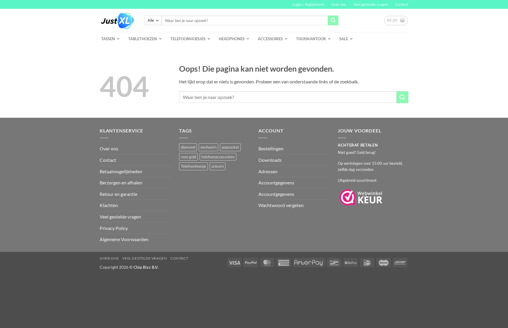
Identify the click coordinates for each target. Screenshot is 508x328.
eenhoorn (208, 147)
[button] (309, 4)
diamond (188, 147)
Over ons (338, 4)
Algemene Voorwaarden (124, 239)
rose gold (188, 156)
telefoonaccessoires (218, 156)
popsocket (230, 147)
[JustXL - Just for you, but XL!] (118, 20)
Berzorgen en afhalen (121, 182)
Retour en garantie (118, 194)
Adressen (268, 171)
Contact (401, 4)
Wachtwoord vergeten (281, 205)
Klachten (109, 205)
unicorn (217, 166)
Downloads (270, 160)
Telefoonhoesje (193, 166)
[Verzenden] (333, 21)
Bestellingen (270, 148)
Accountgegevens (276, 182)
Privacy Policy (114, 228)
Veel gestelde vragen (370, 4)
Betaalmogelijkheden (121, 171)
